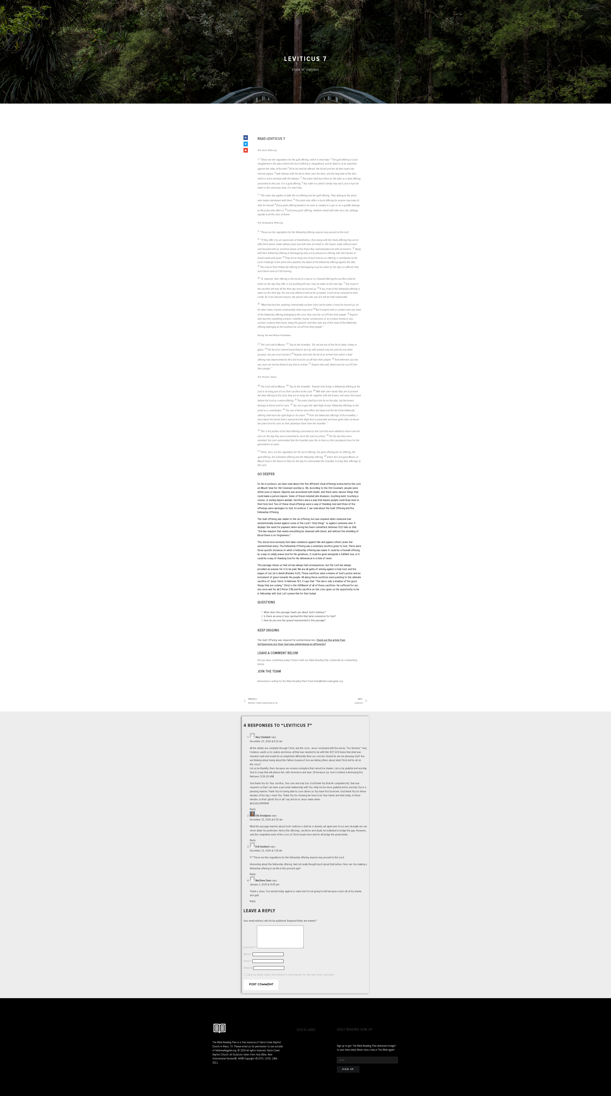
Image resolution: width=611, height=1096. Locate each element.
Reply (253, 809)
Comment (249, 947)
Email (247, 961)
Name (247, 954)
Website (247, 968)
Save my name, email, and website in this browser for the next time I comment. (291, 974)
